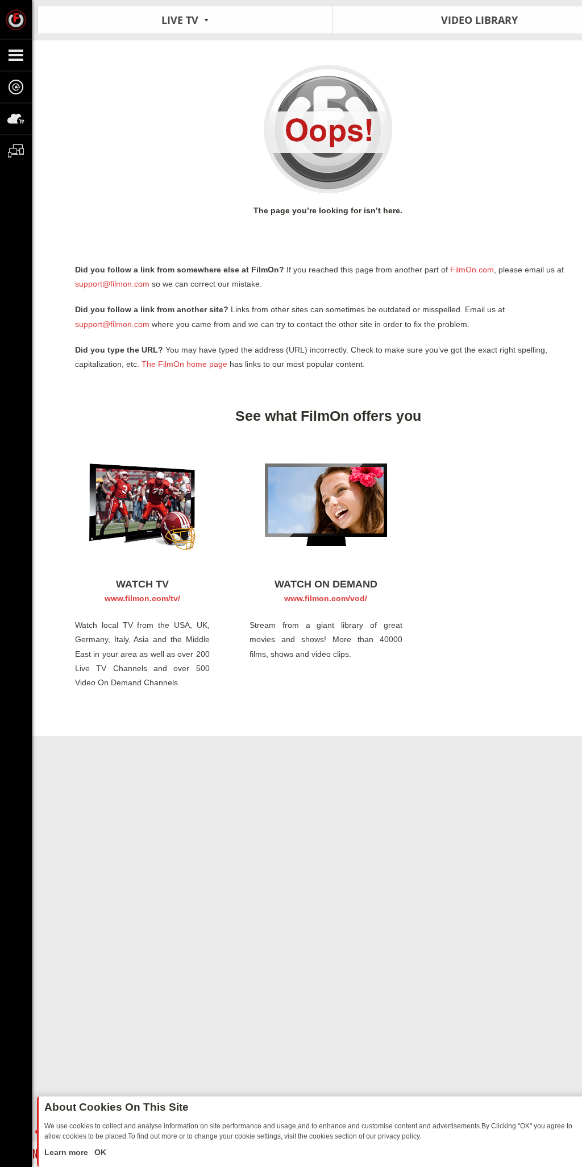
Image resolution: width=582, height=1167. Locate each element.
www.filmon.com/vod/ (325, 598)
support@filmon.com (112, 283)
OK (99, 1152)
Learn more (67, 1152)
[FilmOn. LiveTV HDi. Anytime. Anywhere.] (16, 19)
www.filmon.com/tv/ (142, 598)
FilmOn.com (471, 269)
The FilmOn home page (184, 364)
